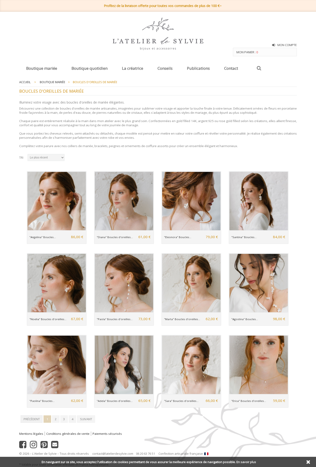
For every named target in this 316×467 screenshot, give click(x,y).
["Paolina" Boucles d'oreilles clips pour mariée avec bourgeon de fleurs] (56, 393)
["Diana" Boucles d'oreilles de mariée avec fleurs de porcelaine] (123, 229)
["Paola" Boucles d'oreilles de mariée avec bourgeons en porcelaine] (123, 311)
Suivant (86, 419)
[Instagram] (33, 446)
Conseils (165, 68)
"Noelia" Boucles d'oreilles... (47, 319)
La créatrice (132, 68)
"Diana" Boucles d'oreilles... (115, 237)
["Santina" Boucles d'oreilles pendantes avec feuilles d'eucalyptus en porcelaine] (258, 229)
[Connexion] (273, 45)
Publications (198, 68)
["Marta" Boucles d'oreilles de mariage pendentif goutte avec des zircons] (191, 311)
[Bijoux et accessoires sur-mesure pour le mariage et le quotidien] (158, 34)
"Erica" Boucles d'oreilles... (248, 401)
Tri (21, 157)
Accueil (25, 82)
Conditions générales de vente (68, 434)
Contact (231, 68)
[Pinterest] (44, 446)
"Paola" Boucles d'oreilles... (115, 319)
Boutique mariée (41, 68)
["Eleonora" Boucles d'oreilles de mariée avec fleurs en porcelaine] (191, 229)
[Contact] (54, 446)
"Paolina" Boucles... (42, 401)
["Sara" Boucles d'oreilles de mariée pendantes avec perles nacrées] (191, 393)
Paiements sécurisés (107, 434)
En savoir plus (246, 462)
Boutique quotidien (89, 68)
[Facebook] (22, 446)
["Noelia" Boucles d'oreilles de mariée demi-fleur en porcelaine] (56, 311)
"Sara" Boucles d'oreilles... (181, 401)
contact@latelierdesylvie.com (112, 453)
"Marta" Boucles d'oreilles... (182, 319)
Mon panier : (247, 52)
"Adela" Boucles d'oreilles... (115, 401)
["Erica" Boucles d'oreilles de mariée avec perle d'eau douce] (258, 393)
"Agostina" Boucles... (244, 319)
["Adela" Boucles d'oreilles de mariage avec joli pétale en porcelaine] (123, 393)
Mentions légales (31, 434)
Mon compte (287, 45)
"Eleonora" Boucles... (177, 237)
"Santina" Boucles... (244, 237)
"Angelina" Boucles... (42, 237)
